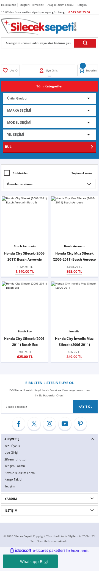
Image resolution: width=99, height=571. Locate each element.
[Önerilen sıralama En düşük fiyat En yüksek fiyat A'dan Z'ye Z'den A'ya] (49, 184)
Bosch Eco (25, 331)
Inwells (74, 331)
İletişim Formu (14, 466)
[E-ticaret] (49, 551)
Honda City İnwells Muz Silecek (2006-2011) (74, 341)
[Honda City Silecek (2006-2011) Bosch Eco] (25, 305)
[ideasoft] (21, 550)
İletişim (9, 486)
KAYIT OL (85, 406)
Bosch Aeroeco (74, 246)
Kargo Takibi (13, 479)
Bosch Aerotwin (25, 246)
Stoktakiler (20, 173)
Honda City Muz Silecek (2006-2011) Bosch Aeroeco (74, 256)
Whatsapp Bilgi (34, 561)
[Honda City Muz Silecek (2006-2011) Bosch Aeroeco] (74, 219)
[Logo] (38, 26)
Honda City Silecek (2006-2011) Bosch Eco (24, 341)
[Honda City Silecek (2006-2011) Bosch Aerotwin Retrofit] (25, 219)
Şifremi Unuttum (16, 459)
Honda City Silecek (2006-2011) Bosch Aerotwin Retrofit (24, 256)
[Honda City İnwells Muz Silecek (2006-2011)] (74, 305)
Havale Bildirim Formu (20, 473)
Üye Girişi (11, 452)
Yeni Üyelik (12, 446)
